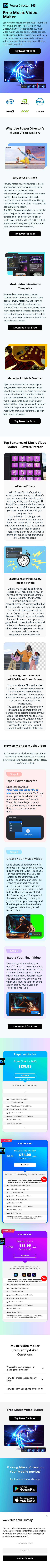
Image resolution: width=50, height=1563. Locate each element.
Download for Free (25, 327)
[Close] (47, 1515)
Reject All (25, 1550)
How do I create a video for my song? (22, 1379)
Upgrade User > (25, 1079)
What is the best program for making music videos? (21, 1368)
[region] (25, 1537)
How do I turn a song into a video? (23, 1388)
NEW (44, 1179)
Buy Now (25, 1075)
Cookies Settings (25, 1543)
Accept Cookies (25, 1558)
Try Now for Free (25, 51)
